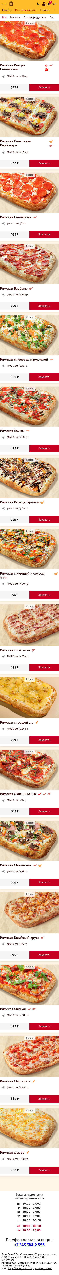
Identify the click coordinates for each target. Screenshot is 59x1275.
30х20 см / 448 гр (17, 76)
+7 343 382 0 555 (30, 1245)
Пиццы (45, 10)
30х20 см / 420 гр (17, 1087)
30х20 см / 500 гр (17, 584)
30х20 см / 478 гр (17, 295)
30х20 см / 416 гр (17, 800)
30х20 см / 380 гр (17, 508)
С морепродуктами (34, 17)
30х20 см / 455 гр (17, 152)
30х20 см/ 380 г (16, 223)
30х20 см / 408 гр (17, 1015)
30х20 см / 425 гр (17, 656)
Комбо (6, 10)
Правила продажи (42, 1268)
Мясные (15, 17)
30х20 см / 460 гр (17, 437)
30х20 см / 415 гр (17, 366)
